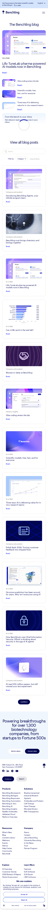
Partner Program (30, 848)
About (26, 832)
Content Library (8, 838)
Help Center (7, 848)
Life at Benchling (31, 838)
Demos (5, 846)
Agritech (27, 798)
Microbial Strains (31, 809)
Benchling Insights (9, 809)
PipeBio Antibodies (9, 811)
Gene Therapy (29, 806)
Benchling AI (7, 806)
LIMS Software (30, 877)
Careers (27, 835)
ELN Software (29, 872)
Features (27, 869)
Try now (17, 5)
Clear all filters (35, 159)
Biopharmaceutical (31, 793)
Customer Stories (9, 872)
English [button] (40, 3)
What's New (7, 832)
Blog (4, 835)
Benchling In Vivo (9, 803)
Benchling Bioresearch (11, 793)
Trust (26, 846)
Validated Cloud (8, 814)
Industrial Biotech (31, 795)
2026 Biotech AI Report (11, 874)
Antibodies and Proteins (33, 801)
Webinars (6, 840)
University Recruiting (32, 840)
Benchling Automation (11, 801)
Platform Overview (9, 817)
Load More (24, 702)
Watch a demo (15, 751)
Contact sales (32, 751)
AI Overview (7, 869)
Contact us (8, 779)
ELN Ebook (28, 874)
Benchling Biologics (10, 795)
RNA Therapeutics (31, 811)
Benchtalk (6, 854)
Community (7, 851)
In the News (28, 843)
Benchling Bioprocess (11, 798)
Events (5, 843)
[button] (45, 3)
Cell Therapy (29, 803)
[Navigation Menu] (43, 12)
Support (21, 779)
